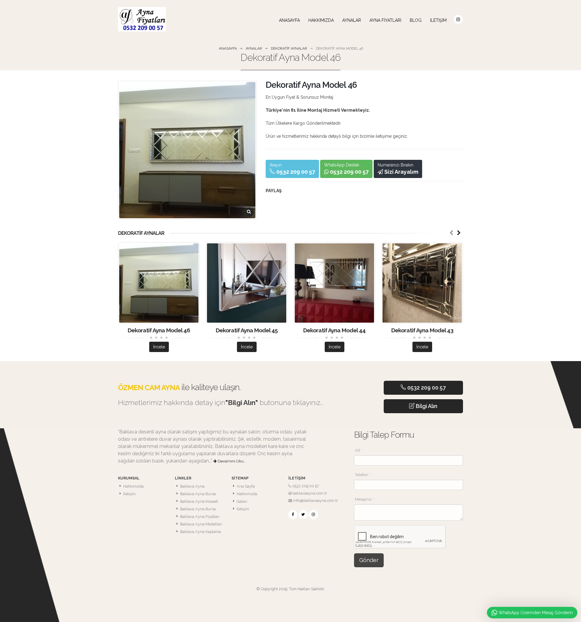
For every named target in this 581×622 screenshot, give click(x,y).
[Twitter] (303, 514)
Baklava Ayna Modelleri (201, 524)
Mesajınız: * (365, 499)
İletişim (438, 20)
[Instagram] (313, 514)
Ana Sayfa (246, 486)
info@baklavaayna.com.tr (315, 500)
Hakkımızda (321, 20)
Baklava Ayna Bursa (198, 494)
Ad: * (359, 450)
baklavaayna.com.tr (310, 493)
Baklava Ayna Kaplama (200, 531)
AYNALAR (351, 20)
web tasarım (291, 596)
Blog (416, 20)
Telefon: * (363, 474)
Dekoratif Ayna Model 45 (246, 330)
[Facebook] (292, 514)
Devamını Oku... (231, 461)
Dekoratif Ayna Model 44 (334, 330)
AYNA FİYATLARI (385, 20)
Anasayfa (289, 20)
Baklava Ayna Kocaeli (199, 501)
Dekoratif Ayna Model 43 (422, 330)
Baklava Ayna (192, 486)
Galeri (242, 501)
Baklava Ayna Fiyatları (200, 516)
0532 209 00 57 (426, 387)
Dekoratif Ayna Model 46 (159, 330)
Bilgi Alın (426, 406)
